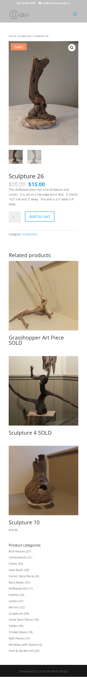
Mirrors (14, 607)
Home (12, 36)
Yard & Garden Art (21, 651)
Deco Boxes (16, 582)
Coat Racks (16, 570)
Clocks (13, 564)
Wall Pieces (16, 638)
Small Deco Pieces (21, 619)
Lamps (13, 601)
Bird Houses (17, 551)
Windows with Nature (23, 645)
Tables (13, 626)
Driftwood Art (18, 588)
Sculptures (24, 36)
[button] (71, 47)
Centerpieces (18, 557)
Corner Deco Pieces (22, 576)
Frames (14, 595)
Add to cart (39, 216)
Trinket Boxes (18, 632)
